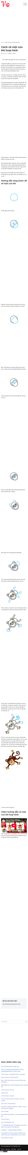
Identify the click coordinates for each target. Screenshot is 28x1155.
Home (2, 42)
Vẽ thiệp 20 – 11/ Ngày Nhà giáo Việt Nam (11, 1130)
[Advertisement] (14, 27)
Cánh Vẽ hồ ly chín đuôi (7, 1137)
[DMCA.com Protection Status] (3, 1151)
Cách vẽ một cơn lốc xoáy (7, 1089)
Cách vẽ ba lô (4, 1092)
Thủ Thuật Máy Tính (15, 1146)
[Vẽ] (5, 4)
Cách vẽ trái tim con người (7, 1095)
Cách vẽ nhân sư (5, 1119)
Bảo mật (8, 1149)
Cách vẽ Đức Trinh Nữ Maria (8, 1103)
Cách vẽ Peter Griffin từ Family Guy (10, 1066)
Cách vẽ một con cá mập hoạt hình (9, 1077)
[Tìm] (26, 1021)
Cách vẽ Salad (4, 1111)
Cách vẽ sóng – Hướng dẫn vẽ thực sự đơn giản (13, 1074)
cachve (4, 53)
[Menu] (25, 4)
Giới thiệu (13, 1149)
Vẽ (1, 1146)
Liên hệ (19, 1149)
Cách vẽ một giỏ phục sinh (7, 1122)
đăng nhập (9, 1004)
